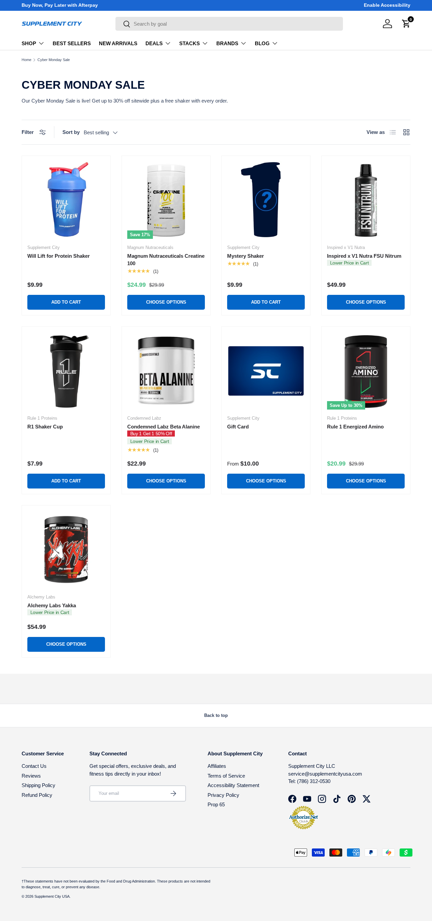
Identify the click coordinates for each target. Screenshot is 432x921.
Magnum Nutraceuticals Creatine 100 (166, 260)
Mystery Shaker (245, 256)
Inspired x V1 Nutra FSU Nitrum (364, 256)
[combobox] (229, 24)
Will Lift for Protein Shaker (58, 256)
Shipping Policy (38, 785)
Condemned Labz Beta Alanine (163, 426)
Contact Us (34, 766)
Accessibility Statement (233, 785)
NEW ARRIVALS (118, 43)
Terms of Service (226, 776)
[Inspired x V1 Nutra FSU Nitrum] (366, 200)
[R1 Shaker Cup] (66, 371)
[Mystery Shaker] (266, 200)
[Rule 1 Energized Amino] (366, 371)
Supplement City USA (52, 896)
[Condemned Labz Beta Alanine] (166, 371)
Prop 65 (216, 804)
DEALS (154, 43)
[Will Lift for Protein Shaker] (66, 200)
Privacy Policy (223, 795)
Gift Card (238, 426)
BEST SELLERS (72, 43)
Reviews (31, 776)
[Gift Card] (266, 371)
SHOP (29, 43)
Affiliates (217, 766)
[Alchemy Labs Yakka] (66, 549)
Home (26, 60)
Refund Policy (37, 795)
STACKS (189, 43)
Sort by (71, 132)
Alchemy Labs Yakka (51, 605)
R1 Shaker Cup (45, 426)
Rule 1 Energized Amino (355, 426)
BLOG (262, 43)
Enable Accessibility (387, 5)
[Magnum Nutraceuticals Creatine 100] (166, 200)
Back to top (216, 715)
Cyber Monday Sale (53, 60)
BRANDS (227, 43)
